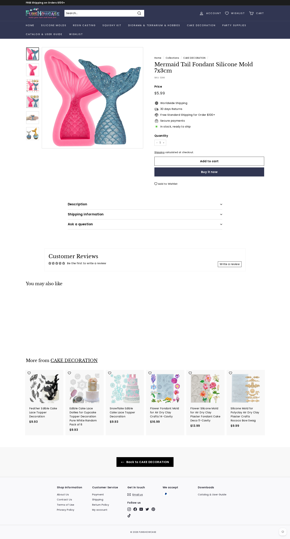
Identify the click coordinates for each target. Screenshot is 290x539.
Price (158, 87)
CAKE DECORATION (201, 25)
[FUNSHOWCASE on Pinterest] (153, 509)
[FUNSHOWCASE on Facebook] (135, 509)
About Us (63, 494)
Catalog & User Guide (44, 34)
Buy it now (209, 172)
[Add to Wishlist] (44, 296)
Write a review (230, 264)
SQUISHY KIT (112, 25)
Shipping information (86, 214)
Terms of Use (65, 504)
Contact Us (64, 499)
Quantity (161, 136)
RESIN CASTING (84, 25)
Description (77, 204)
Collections (172, 58)
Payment (98, 494)
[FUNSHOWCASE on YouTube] (141, 509)
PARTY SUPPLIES (234, 25)
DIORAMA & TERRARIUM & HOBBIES (154, 25)
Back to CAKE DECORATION (147, 462)
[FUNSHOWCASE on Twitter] (147, 509)
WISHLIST (76, 34)
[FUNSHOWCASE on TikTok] (129, 515)
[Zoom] (92, 97)
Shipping (159, 152)
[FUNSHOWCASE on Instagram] (129, 509)
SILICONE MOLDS (53, 25)
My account (99, 509)
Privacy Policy (65, 509)
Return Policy (100, 504)
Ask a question (80, 224)
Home (30, 25)
